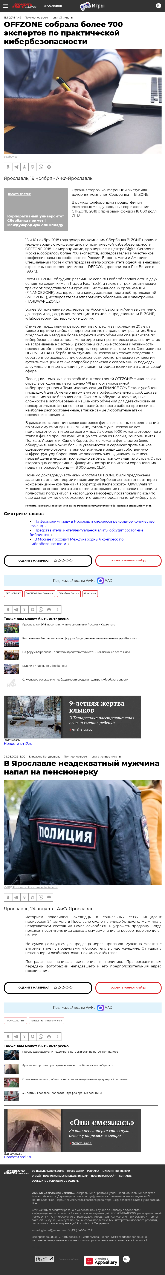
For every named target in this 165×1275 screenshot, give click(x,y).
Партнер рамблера (69, 1259)
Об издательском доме (48, 1171)
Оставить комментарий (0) (128, 560)
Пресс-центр (75, 1171)
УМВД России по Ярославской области (31, 887)
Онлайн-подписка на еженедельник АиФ (60, 1176)
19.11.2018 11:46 (12, 17)
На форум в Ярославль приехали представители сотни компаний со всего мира (76, 652)
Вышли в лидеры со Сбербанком (44, 665)
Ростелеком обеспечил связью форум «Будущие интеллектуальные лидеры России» (79, 638)
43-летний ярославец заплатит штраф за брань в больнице (62, 1093)
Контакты (125, 1176)
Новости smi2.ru (18, 744)
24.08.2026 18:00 (14, 756)
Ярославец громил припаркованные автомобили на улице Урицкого (68, 1065)
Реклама (93, 1171)
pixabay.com (12, 156)
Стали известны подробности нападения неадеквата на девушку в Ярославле (74, 1079)
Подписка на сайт (103, 1176)
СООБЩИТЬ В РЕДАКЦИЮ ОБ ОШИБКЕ (55, 1181)
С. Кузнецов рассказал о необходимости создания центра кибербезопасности (75, 679)
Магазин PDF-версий (116, 1171)
